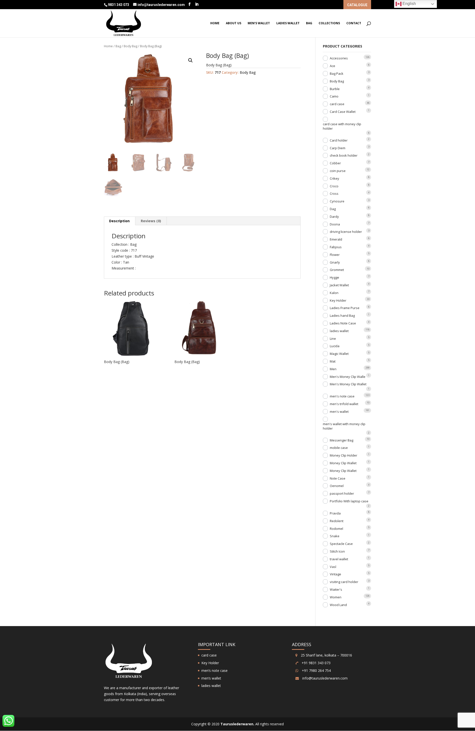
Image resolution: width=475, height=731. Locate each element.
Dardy (334, 216)
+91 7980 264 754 (316, 670)
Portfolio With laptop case (349, 501)
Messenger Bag (341, 440)
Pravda (335, 513)
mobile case (339, 447)
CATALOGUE (357, 5)
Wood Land (338, 605)
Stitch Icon (337, 551)
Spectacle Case (341, 543)
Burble (335, 89)
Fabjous (336, 247)
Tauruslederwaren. (237, 724)
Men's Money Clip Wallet (348, 384)
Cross (334, 193)
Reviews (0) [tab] (151, 221)
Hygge (334, 277)
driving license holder (346, 231)
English (409, 3)
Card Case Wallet (343, 111)
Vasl (333, 566)
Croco (334, 186)
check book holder (343, 155)
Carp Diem (337, 148)
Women (335, 597)
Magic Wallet (339, 353)
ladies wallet (288, 23)
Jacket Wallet (339, 285)
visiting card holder (344, 582)
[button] (190, 60)
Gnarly (335, 262)
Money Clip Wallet (343, 463)
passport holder (342, 493)
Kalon (334, 293)
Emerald (336, 239)
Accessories (339, 58)
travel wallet (339, 559)
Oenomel (337, 486)
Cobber (335, 163)
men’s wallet (259, 23)
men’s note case (214, 670)
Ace (332, 66)
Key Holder (338, 300)
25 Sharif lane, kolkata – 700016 (326, 655)
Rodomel (336, 528)
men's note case (342, 396)
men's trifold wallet (344, 404)
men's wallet (339, 411)
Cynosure (337, 201)
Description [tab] (119, 221)
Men (333, 369)
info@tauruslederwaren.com (325, 678)
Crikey (334, 178)
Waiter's (336, 589)
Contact (353, 23)
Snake (334, 536)
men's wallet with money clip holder (344, 426)
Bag (309, 23)
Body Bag (130, 46)
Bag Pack (336, 73)
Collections (329, 23)
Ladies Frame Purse (344, 308)
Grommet (337, 270)
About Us (233, 23)
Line (333, 338)
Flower (335, 254)
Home (214, 23)
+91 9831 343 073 (316, 662)
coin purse (338, 171)
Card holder (339, 140)
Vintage (335, 574)
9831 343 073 (119, 5)
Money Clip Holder (343, 455)
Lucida (334, 346)
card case (337, 104)
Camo (334, 96)
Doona (335, 224)
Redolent (336, 521)
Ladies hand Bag (342, 315)
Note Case (337, 478)
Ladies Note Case (343, 323)
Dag (333, 209)
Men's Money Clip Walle (347, 376)
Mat (332, 361)
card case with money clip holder (342, 126)
